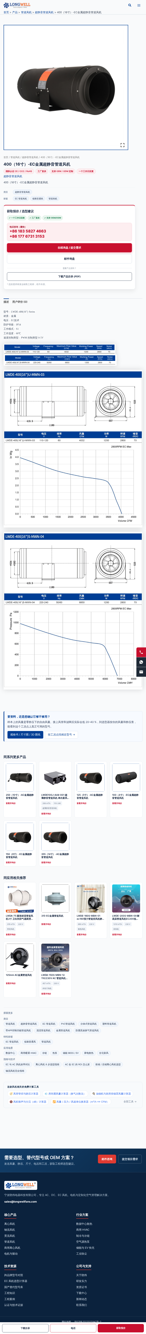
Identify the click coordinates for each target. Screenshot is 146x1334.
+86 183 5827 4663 (28, 231)
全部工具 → (130, 1101)
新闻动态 (81, 1299)
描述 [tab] (6, 301)
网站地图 (66, 1321)
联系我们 (81, 1305)
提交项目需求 (130, 1159)
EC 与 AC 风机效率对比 (18, 1064)
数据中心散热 (84, 1223)
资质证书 (81, 1287)
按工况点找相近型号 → (61, 734)
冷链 (44, 1053)
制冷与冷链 (83, 1235)
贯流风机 (9, 1235)
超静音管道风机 (30, 157)
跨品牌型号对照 (13, 1275)
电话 (73, 1328)
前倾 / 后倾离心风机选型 (108, 1064)
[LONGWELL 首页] (20, 1186)
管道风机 (15, 157)
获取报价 (121, 1327)
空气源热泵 (83, 1241)
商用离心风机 (12, 1247)
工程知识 (9, 1293)
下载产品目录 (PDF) (69, 276)
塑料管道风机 (109, 1023)
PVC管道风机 (68, 1023)
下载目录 (25, 1328)
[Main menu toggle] (138, 5)
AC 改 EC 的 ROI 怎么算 (77, 1064)
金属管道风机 (63, 1030)
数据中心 (10, 1053)
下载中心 (81, 1293)
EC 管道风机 (21, 198)
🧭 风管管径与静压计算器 (24, 1093)
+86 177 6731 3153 (27, 236)
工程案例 (9, 1299)
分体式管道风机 (88, 1023)
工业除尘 (81, 1253)
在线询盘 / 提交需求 (69, 247)
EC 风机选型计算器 (15, 1281)
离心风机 (9, 1223)
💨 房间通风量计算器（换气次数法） (65, 1093)
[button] (130, 5)
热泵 (55, 1053)
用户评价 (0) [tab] (19, 301)
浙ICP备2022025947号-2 (87, 1321)
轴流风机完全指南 (15, 1071)
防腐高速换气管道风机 (87, 1030)
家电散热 (88, 1053)
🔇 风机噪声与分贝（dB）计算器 (28, 1101)
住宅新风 (103, 1053)
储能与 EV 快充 (85, 1247)
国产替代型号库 (13, 1287)
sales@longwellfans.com (20, 1201)
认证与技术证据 (13, 1305)
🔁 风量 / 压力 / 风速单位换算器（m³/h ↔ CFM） (81, 1101)
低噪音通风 (37, 198)
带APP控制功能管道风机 (18, 1030)
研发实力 (81, 1281)
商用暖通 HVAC (28, 1053)
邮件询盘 (69, 258)
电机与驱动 (11, 1253)
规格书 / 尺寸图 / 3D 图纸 (25, 734)
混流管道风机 (43, 1030)
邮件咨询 (107, 1159)
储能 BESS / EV (71, 1053)
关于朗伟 (81, 1275)
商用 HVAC (82, 1229)
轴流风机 (9, 1229)
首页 (6, 157)
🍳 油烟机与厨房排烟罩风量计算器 (111, 1093)
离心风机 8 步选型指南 (47, 1064)
